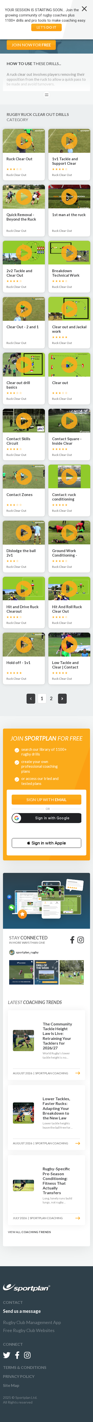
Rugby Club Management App (32, 1322)
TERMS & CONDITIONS (24, 1367)
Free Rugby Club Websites (29, 1330)
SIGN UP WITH (47, 799)
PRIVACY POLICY (18, 1376)
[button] (46, 843)
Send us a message (22, 1311)
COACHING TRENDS (36, 1232)
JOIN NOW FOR (31, 44)
